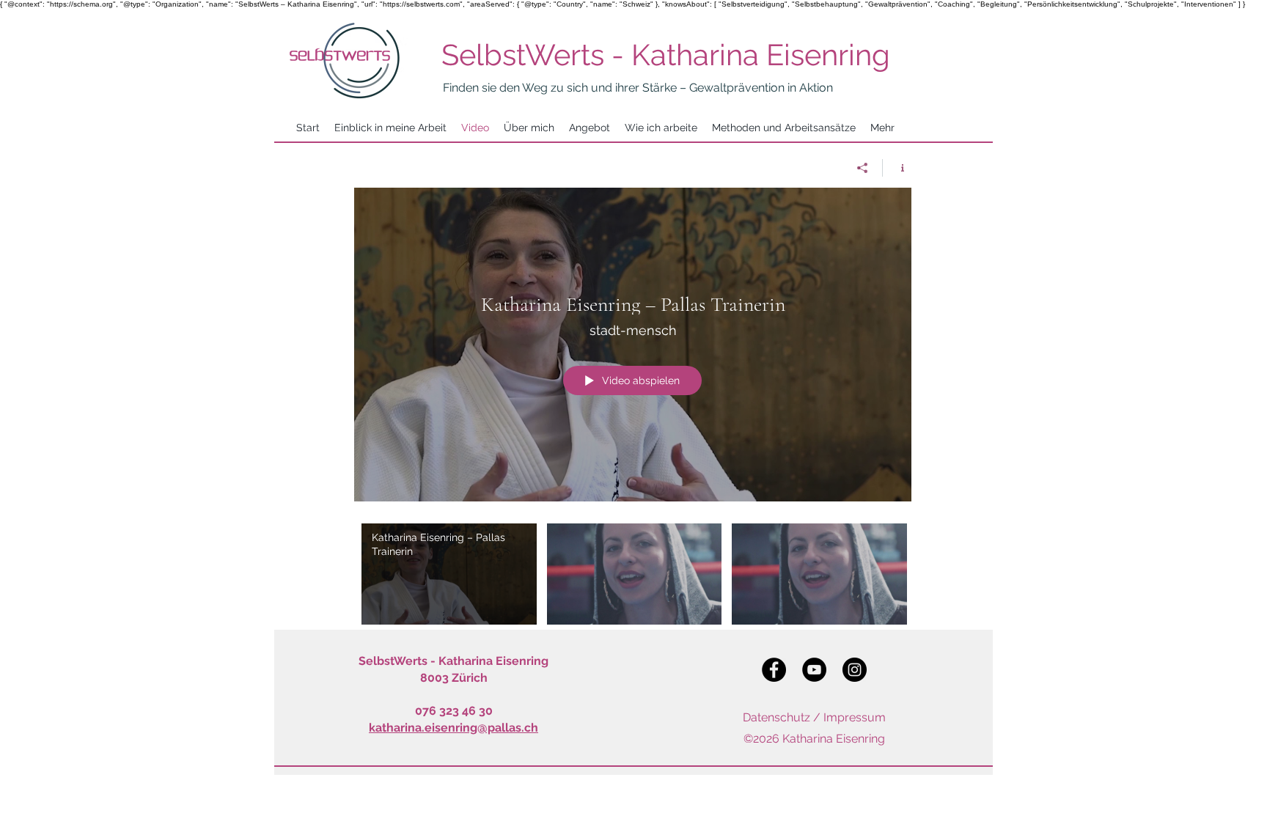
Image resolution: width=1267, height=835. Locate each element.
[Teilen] (862, 168)
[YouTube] (814, 670)
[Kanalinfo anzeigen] (897, 168)
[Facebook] (774, 670)
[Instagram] (854, 670)
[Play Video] (449, 573)
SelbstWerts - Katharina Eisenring (665, 54)
